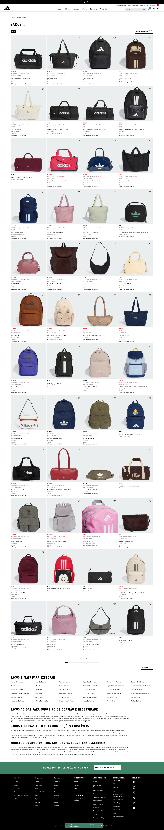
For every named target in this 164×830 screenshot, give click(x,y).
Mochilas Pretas (112, 697)
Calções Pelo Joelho (41, 701)
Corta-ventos (39, 697)
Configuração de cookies (56, 826)
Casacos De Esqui (89, 689)
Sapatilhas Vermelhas (90, 697)
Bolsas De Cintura (17, 689)
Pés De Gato (111, 701)
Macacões (14, 686)
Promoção (103, 9)
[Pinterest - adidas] (141, 798)
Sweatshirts (39, 693)
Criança (76, 9)
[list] (73, 31)
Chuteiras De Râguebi (114, 682)
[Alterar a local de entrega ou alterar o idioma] (158, 5)
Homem (59, 9)
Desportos (93, 9)
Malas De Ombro (88, 701)
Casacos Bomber (16, 697)
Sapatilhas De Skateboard (115, 686)
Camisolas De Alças (17, 701)
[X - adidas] (141, 792)
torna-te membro (151, 5)
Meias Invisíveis (64, 697)
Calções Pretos (136, 697)
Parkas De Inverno (17, 682)
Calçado (84, 9)
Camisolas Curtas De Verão (20, 693)
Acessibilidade (110, 826)
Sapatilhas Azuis (64, 689)
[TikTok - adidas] (141, 803)
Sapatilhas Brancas (89, 682)
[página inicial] (7, 8)
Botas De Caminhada (114, 693)
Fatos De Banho (40, 686)
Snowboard (38, 689)
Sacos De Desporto (41, 682)
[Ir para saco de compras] (158, 9)
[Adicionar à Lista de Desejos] (42, 38)
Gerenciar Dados (69, 826)
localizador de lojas (121, 5)
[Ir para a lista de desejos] (153, 9)
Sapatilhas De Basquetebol (140, 693)
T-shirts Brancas (64, 682)
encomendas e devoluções (138, 5)
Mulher (67, 9)
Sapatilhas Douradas (66, 693)
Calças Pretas (63, 686)
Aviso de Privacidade (87, 826)
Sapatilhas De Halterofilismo (140, 686)
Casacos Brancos (136, 689)
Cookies (77, 826)
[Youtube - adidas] (141, 808)
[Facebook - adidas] (141, 782)
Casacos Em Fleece (137, 682)
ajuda (129, 5)
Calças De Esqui (88, 693)
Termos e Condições (99, 826)
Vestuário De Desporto (90, 686)
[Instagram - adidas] (141, 787)
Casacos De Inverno (113, 689)
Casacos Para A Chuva (66, 701)
